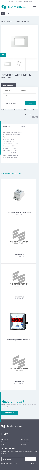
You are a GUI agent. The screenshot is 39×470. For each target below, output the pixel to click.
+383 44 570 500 (12, 1)
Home (3, 21)
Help (21, 1)
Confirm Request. (11, 103)
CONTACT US (9, 413)
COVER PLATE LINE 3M (21, 21)
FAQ (2, 444)
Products (9, 21)
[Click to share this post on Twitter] (35, 117)
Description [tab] (6, 126)
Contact (23, 444)
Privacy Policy (25, 439)
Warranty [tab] (22, 126)
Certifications (28, 1)
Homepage (4, 439)
